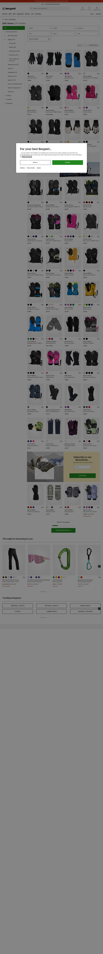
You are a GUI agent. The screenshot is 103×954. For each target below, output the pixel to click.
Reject (35, 162)
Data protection (27, 157)
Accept (67, 162)
